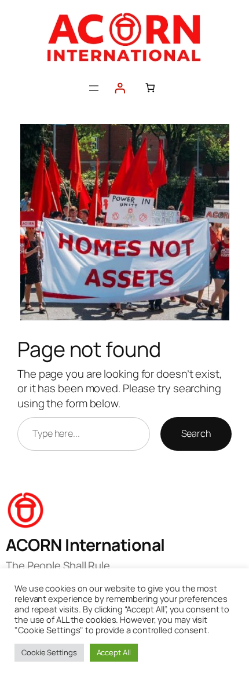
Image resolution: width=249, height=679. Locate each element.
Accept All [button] (114, 652)
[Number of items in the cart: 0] (150, 88)
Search (196, 433)
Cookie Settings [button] (49, 652)
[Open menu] (94, 88)
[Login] (120, 88)
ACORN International (85, 545)
